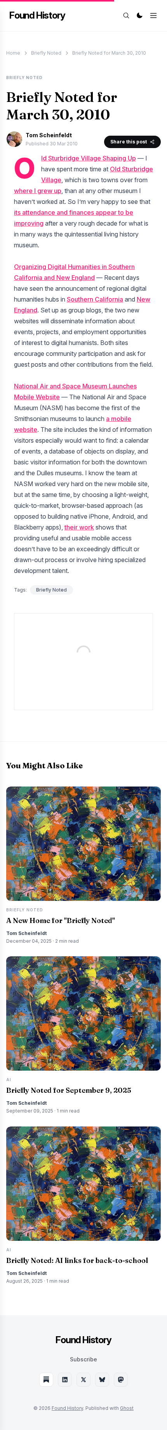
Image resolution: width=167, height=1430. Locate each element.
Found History (37, 15)
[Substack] (46, 1380)
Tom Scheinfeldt (49, 135)
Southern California (95, 299)
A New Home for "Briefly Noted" (60, 920)
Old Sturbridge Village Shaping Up (88, 158)
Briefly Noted (46, 53)
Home (13, 53)
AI (8, 1079)
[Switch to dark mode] (139, 15)
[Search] (126, 15)
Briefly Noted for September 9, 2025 (68, 1090)
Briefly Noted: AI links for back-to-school (77, 1260)
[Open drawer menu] (153, 15)
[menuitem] (83, 1359)
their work (79, 527)
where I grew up (37, 191)
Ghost (127, 1408)
